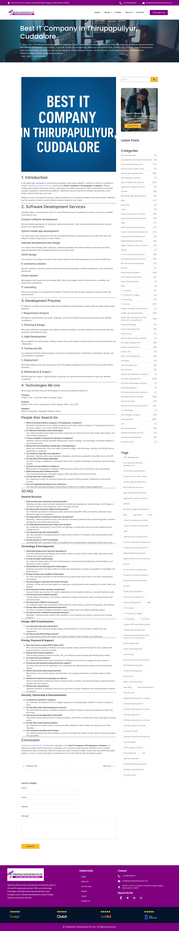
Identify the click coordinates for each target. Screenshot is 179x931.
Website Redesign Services (31, 53)
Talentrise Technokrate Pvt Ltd (39, 186)
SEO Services (45, 50)
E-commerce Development (117, 44)
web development (136, 50)
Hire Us (128, 12)
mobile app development (76, 47)
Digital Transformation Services (92, 44)
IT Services (60, 47)
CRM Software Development (44, 44)
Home (97, 12)
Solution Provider (101, 50)
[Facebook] (120, 898)
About (107, 12)
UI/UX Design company (118, 50)
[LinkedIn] (134, 898)
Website (24, 806)
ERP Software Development (31, 47)
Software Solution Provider (82, 50)
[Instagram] (141, 898)
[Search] (154, 79)
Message (25, 816)
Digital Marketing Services (68, 44)
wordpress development (53, 53)
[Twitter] (127, 898)
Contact (140, 12)
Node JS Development (143, 47)
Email (24, 797)
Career (118, 12)
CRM (30, 44)
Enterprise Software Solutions (141, 44)
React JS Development (29, 50)
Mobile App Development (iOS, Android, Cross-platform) (110, 47)
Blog (25, 44)
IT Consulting (49, 47)
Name (24, 788)
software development (60, 50)
